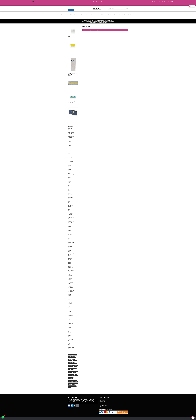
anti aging (74, 354)
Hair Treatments (115, 14)
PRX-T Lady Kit (70, 291)
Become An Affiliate (103, 405)
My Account (155, 1)
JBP (68, 218)
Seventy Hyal (70, 315)
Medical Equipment (71, 242)
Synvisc (69, 330)
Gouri (69, 203)
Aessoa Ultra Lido (71, 133)
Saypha (69, 311)
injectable (75, 365)
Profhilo (69, 283)
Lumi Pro (69, 237)
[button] (77, 7)
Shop (97, 16)
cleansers (69, 164)
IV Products (130, 14)
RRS (68, 308)
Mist (68, 247)
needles (74, 372)
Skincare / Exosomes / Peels (95, 14)
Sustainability (102, 401)
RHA (69, 307)
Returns (101, 406)
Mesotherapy (70, 246)
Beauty (69, 153)
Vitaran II (69, 343)
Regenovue (70, 296)
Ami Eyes (69, 146)
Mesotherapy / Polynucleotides (79, 14)
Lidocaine (69, 229)
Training (167, 1)
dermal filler (75, 360)
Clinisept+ (69, 168)
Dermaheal (70, 173)
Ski (68, 316)
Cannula (69, 160)
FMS (69, 199)
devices (69, 181)
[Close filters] (78, 25)
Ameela (69, 145)
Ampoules (69, 148)
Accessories (70, 128)
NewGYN (69, 259)
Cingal (69, 162)
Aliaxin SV (69, 142)
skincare (75, 380)
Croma (69, 170)
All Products (70, 144)
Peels (69, 271)
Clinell (69, 166)
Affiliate (163, 1)
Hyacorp (69, 207)
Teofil (69, 331)
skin (72, 377)
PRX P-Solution (70, 287)
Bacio (69, 152)
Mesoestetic (70, 245)
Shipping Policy (172, 1)
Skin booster (70, 378)
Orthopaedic (87, 14)
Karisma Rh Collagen (71, 221)
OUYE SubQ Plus (71, 270)
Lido (68, 227)
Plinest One (70, 279)
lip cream (69, 231)
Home (52, 14)
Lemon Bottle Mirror (71, 225)
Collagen (73, 357)
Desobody (69, 178)
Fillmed (69, 198)
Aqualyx (69, 150)
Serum (69, 312)
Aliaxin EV (69, 140)
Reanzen (69, 295)
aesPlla (69, 129)
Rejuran (69, 298)
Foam (69, 201)
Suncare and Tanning (71, 326)
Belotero (69, 154)
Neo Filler (69, 254)
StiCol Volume (70, 323)
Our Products (102, 400)
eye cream (70, 194)
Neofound (69, 255)
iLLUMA (69, 211)
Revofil (69, 304)
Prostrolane (70, 286)
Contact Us (102, 404)
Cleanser (70, 357)
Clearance (140, 14)
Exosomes (69, 193)
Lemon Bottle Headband (72, 223)
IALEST (69, 210)
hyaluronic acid (71, 365)
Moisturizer (70, 372)
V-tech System (70, 339)
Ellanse (69, 190)
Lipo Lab (69, 233)
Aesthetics (70, 137)
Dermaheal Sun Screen (72, 174)
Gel (68, 202)
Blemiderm (70, 158)
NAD (69, 251)
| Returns (165, 1)
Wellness (102, 14)
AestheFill (69, 134)
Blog (158, 1)
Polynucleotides (70, 282)
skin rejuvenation (71, 381)
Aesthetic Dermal (71, 136)
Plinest (69, 274)
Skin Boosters (62, 14)
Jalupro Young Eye (71, 217)
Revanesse (70, 302)
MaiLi (69, 239)
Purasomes (70, 292)
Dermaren (69, 177)
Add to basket (73, 39)
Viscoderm (70, 340)
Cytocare (69, 172)
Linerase (69, 230)
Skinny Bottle (70, 322)
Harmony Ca (70, 206)
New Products (135, 14)
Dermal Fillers (56, 14)
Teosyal (69, 332)
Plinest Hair (70, 278)
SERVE (69, 314)
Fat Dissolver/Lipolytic (69, 14)
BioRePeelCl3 (70, 156)
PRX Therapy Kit (71, 290)
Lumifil (69, 238)
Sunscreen (70, 328)
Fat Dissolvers (70, 197)
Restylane (69, 299)
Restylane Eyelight (71, 300)
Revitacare (70, 303)
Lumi (69, 235)
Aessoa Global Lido (71, 132)
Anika (69, 149)
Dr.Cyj (69, 186)
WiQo (69, 348)
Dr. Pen (69, 185)
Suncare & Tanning (108, 14)
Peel (73, 374)
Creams (69, 169)
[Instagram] (74, 405)
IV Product (70, 214)
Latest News (102, 402)
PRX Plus (69, 288)
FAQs (169, 1)
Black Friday (70, 157)
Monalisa (69, 250)
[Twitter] (72, 405)
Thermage (69, 336)
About (153, 1)
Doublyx (69, 182)
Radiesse (69, 294)
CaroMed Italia (70, 161)
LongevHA (70, 234)
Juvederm (69, 219)
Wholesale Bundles (71, 347)
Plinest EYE (70, 275)
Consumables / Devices (123, 14)
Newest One (70, 258)
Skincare (69, 319)
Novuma (69, 262)
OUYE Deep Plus (71, 267)
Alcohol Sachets (70, 138)
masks (69, 241)
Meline (69, 243)
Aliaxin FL (69, 141)
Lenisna (69, 226)
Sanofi (69, 310)
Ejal (68, 189)
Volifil (69, 344)
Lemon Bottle (70, 222)
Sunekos (69, 327)
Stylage (69, 324)
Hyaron (69, 209)
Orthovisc (69, 266)
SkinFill (69, 320)
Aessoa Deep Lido (71, 130)
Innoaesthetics (70, 213)
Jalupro (69, 215)
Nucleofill (69, 263)
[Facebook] (69, 405)
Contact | (160, 1)
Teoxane (69, 335)
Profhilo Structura (71, 284)
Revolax (69, 306)
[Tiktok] (77, 405)
